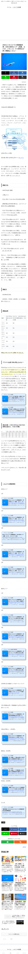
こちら (22, 157)
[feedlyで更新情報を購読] (7, 841)
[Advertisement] (14, 26)
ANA (4, 822)
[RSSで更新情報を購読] (20, 841)
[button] (22, 77)
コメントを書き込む (14, 934)
